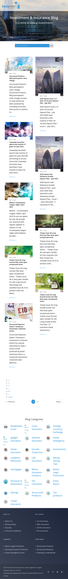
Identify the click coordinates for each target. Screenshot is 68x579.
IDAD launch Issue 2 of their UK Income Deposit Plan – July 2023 (49, 101)
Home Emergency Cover (15, 552)
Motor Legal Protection (58, 472)
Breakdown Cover (16, 428)
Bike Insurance (43, 524)
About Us (8, 521)
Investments (59, 449)
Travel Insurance (16, 502)
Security (8, 527)
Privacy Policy (10, 524)
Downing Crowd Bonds (46, 552)
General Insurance (37, 439)
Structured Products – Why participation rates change (18, 78)
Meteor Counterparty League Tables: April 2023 (17, 205)
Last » (10, 397)
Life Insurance (37, 459)
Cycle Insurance (37, 428)
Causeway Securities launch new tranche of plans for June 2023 (17, 144)
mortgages (16, 469)
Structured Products (37, 494)
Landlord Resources (16, 459)
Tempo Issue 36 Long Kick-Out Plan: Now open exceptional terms (49, 235)
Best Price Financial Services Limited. (18, 567)
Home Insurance (16, 451)
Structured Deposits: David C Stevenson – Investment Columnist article (17, 327)
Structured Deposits (45, 549)
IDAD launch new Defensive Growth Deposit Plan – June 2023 (49, 176)
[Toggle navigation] (63, 4)
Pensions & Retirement (16, 482)
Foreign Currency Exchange (58, 429)
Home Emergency (58, 439)
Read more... (12, 116)
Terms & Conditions (13, 531)
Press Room (56, 482)
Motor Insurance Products (37, 472)
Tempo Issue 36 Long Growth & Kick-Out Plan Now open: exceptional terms (48, 298)
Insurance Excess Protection (16, 549)
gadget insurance (16, 439)
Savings (14, 492)
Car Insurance (42, 521)
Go (51, 45)
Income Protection (37, 451)
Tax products (57, 494)
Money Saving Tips (56, 460)
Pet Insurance (37, 482)
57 (9, 391)
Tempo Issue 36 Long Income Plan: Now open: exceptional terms (18, 262)
